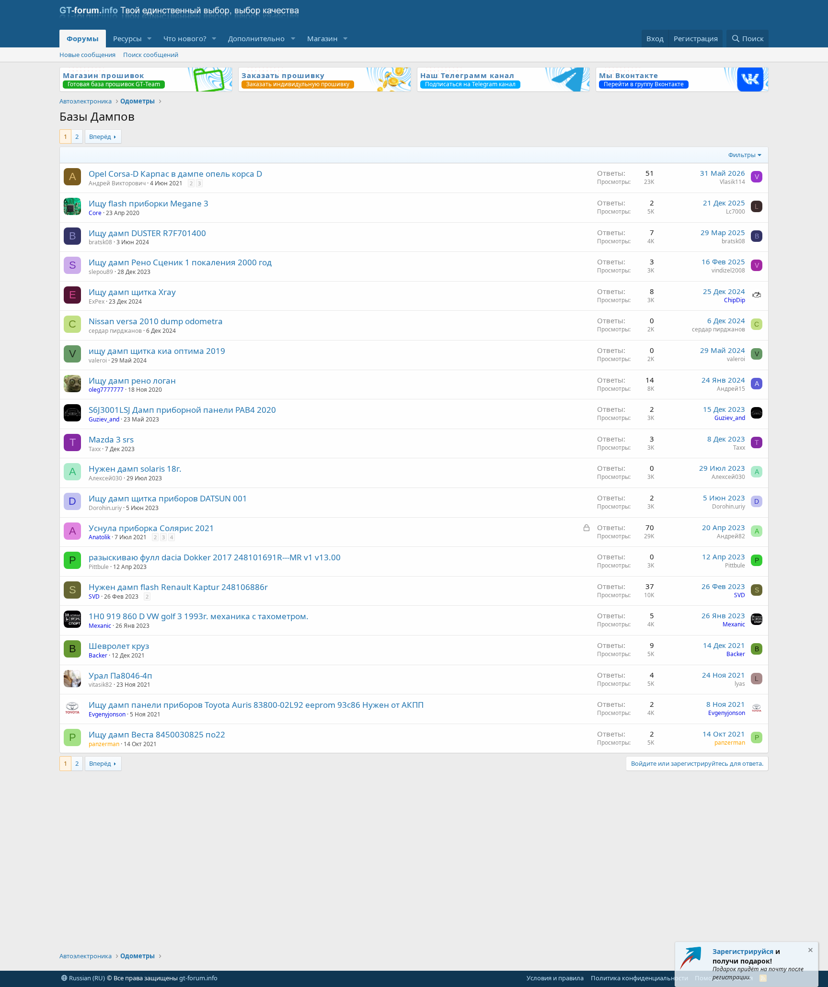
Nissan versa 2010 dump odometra (156, 321)
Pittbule (99, 567)
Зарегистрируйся (743, 951)
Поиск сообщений (150, 54)
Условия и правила (555, 978)
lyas (740, 684)
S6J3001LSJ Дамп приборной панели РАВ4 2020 (182, 409)
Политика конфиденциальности (639, 978)
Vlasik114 (732, 182)
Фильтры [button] (742, 154)
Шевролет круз (119, 645)
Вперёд (100, 136)
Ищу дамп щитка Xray (132, 291)
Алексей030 (105, 478)
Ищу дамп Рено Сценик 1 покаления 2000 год (180, 262)
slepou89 (101, 272)
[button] (149, 38)
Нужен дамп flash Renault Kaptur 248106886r (178, 586)
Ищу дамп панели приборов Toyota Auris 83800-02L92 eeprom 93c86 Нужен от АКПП (256, 704)
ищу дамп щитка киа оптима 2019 (157, 350)
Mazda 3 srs (111, 439)
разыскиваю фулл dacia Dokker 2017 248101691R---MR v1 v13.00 (215, 557)
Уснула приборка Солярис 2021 (151, 527)
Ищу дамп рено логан (132, 380)
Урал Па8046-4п (120, 675)
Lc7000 (735, 211)
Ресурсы (127, 38)
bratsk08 (100, 242)
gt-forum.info (198, 978)
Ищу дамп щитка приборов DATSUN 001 (168, 498)
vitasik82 (100, 685)
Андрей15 (731, 389)
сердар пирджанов (115, 331)
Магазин (322, 38)
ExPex (96, 301)
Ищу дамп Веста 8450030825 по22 (157, 734)
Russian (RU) (86, 978)
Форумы (83, 38)
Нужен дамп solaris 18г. (135, 468)
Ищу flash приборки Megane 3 (148, 203)
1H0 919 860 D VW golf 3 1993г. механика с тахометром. (199, 616)
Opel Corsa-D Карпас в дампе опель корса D (175, 173)
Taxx (95, 449)
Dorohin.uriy (105, 508)
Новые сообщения (87, 54)
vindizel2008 (728, 270)
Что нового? (185, 38)
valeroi (98, 360)
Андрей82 (731, 536)
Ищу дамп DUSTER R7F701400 (147, 232)
